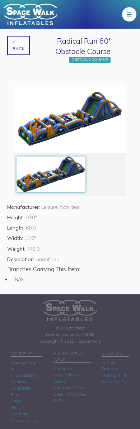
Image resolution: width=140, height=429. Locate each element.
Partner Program (110, 365)
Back (18, 48)
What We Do (114, 381)
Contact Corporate (21, 385)
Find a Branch (24, 375)
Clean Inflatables (70, 394)
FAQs (59, 400)
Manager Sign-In (25, 365)
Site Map (19, 413)
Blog (15, 394)
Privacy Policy (24, 420)
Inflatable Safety (69, 387)
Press (16, 401)
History (18, 407)
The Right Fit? (115, 375)
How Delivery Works (66, 378)
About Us (62, 368)
